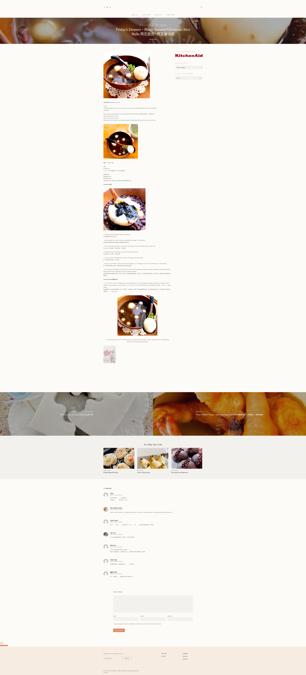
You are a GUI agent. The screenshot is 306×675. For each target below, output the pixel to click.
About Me (163, 653)
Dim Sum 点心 (143, 25)
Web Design (131, 670)
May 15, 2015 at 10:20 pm (116, 546)
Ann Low (113, 533)
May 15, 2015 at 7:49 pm (116, 522)
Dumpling (151, 25)
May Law (113, 545)
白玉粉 (105, 168)
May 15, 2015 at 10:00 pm (116, 534)
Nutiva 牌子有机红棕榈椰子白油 (123, 180)
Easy (157, 25)
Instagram (185, 653)
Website (169, 616)
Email (142, 616)
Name (115, 616)
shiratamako (109, 108)
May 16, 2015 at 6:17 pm (116, 573)
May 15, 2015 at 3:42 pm (116, 509)
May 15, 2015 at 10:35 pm (116, 561)
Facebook (185, 656)
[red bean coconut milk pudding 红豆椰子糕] (76, 414)
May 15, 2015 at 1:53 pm (116, 495)
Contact (163, 656)
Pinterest (185, 659)
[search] (202, 7)
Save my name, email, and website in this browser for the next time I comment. (138, 624)
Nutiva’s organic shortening (129, 120)
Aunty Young (144, 341)
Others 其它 (163, 25)
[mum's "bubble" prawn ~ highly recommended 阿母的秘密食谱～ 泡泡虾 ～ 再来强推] (229, 414)
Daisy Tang (113, 560)
